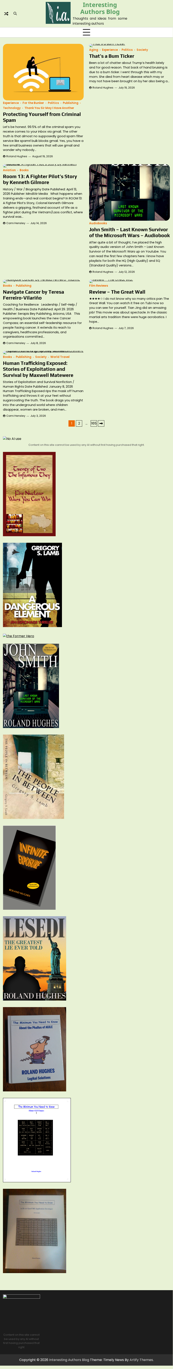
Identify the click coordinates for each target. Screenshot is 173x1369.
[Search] (15, 14)
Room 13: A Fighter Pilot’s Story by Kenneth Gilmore (40, 179)
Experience (11, 103)
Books (24, 170)
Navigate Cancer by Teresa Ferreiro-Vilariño (33, 295)
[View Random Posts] (6, 14)
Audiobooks (98, 223)
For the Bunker (33, 103)
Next (101, 423)
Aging (93, 50)
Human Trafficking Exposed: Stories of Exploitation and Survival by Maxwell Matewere (38, 369)
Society (142, 50)
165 (94, 423)
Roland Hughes (16, 156)
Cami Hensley (15, 223)
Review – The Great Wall (117, 292)
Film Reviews (98, 286)
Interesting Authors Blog (100, 8)
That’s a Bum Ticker (111, 56)
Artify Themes (141, 1359)
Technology (12, 108)
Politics (53, 103)
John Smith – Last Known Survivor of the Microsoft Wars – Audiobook (129, 232)
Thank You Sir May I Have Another (49, 108)
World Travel (60, 357)
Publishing (70, 103)
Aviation (9, 170)
